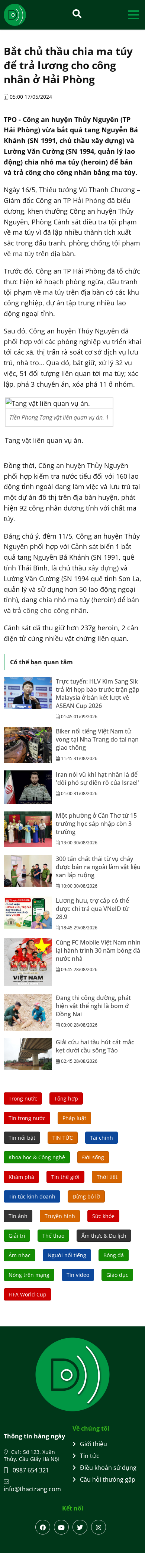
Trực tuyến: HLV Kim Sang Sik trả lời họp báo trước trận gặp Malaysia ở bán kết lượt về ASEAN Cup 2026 (97, 693)
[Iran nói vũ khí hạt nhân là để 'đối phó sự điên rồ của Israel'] (28, 787)
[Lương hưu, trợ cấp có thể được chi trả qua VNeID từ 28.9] (28, 912)
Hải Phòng (89, 200)
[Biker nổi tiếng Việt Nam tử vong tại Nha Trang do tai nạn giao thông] (28, 745)
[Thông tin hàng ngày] (22, 15)
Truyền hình (60, 1216)
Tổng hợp (66, 1098)
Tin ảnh (18, 1216)
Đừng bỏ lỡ (86, 1196)
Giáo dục (117, 1274)
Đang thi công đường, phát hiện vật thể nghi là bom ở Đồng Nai (93, 1006)
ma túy (23, 253)
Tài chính (101, 1137)
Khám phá (21, 1176)
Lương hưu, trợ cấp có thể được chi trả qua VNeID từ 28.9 (92, 908)
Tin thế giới (65, 1176)
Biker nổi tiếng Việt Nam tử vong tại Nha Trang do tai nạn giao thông (97, 739)
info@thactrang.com (32, 1489)
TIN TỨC (62, 1137)
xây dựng (102, 567)
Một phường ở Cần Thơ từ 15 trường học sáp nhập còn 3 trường (96, 823)
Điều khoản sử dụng (108, 1468)
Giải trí (17, 1235)
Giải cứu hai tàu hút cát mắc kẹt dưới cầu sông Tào (95, 1046)
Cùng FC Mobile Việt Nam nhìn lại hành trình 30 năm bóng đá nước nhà (98, 950)
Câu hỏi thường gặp (107, 1479)
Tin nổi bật (22, 1137)
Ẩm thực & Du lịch (103, 1235)
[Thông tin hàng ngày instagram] (98, 1527)
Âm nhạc (19, 1255)
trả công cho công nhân (50, 610)
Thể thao (53, 1235)
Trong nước (23, 1098)
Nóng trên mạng (29, 1274)
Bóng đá (113, 1255)
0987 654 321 (30, 1470)
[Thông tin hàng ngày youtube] (61, 1527)
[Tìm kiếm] (76, 13)
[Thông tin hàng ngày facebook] (42, 1527)
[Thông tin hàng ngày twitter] (79, 1527)
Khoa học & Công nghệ (37, 1157)
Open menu (133, 14)
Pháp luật (74, 1118)
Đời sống (93, 1157)
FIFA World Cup (27, 1294)
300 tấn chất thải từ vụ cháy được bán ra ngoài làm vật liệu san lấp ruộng (98, 867)
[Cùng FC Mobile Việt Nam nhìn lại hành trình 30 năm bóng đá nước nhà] (28, 962)
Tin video (78, 1274)
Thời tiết (107, 1176)
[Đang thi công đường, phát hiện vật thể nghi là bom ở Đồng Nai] (28, 1012)
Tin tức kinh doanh (32, 1196)
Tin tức (89, 1456)
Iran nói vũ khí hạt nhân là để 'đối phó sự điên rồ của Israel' (97, 778)
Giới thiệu (93, 1444)
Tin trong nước (27, 1118)
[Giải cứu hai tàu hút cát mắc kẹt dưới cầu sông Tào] (28, 1054)
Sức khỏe (103, 1216)
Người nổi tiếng (67, 1255)
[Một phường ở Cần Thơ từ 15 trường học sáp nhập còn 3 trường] (28, 829)
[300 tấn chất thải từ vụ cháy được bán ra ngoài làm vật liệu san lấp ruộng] (28, 870)
